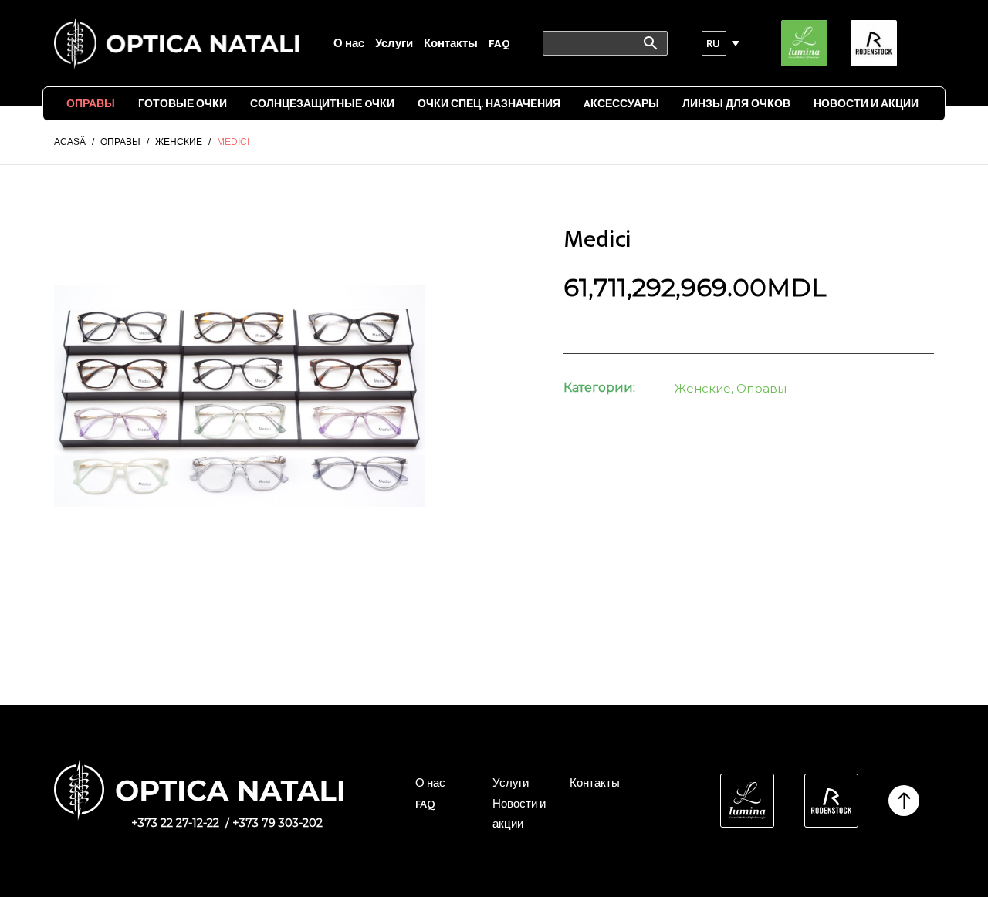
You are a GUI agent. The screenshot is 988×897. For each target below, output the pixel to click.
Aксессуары (621, 104)
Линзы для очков (736, 104)
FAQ (499, 43)
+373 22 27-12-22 (175, 823)
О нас (348, 43)
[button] (714, 43)
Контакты (451, 43)
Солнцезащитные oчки (322, 104)
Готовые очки (182, 104)
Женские (703, 388)
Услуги (394, 43)
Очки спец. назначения (489, 104)
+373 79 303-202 (277, 823)
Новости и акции (866, 104)
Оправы (90, 104)
